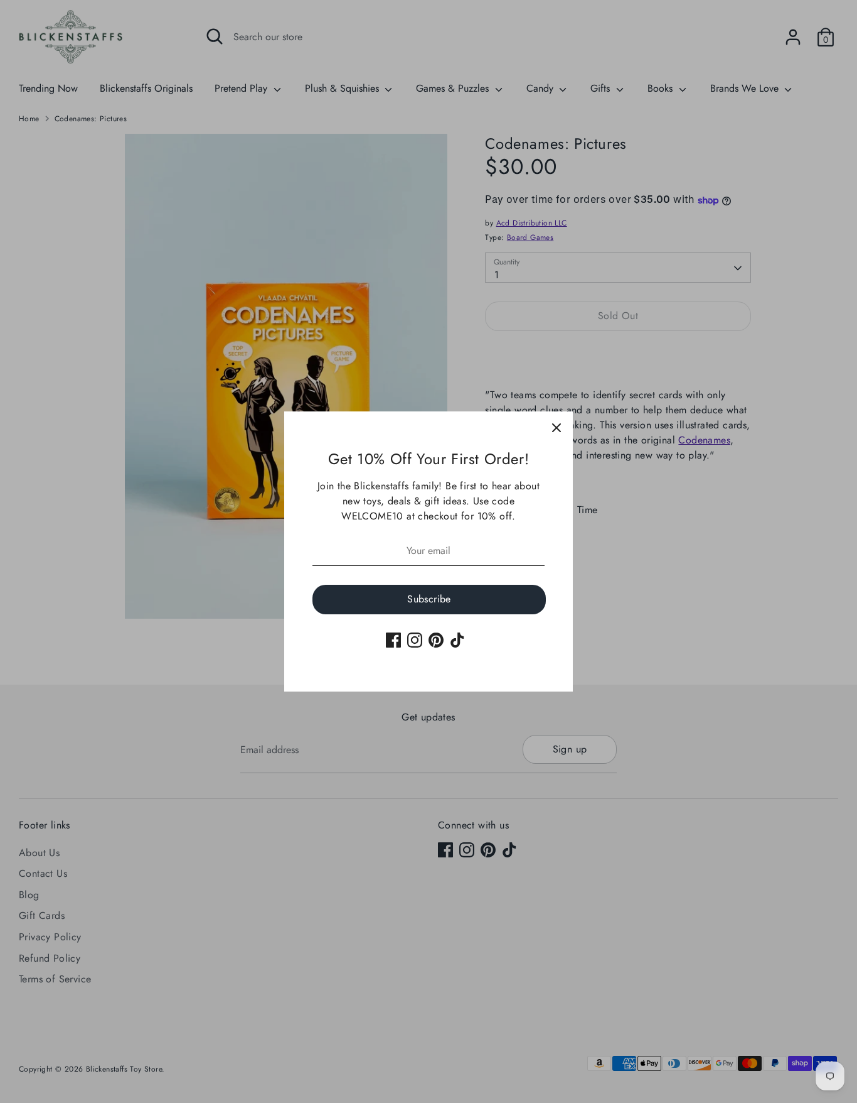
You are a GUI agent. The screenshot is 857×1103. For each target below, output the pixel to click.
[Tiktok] (457, 640)
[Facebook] (393, 640)
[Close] (556, 428)
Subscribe (429, 599)
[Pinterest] (436, 640)
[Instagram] (414, 640)
